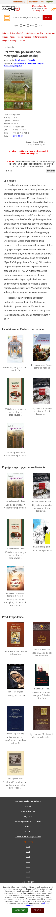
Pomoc (28, 826)
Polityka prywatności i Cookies (28, 821)
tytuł (40, 25)
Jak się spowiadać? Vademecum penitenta (15, 454)
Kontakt (28, 831)
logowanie (50, 2)
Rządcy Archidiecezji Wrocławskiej (42, 654)
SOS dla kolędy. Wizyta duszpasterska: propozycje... (15, 412)
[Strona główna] (10, 12)
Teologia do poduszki (41, 550)
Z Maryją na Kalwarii (15, 695)
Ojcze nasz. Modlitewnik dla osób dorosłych (41, 735)
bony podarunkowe (36, 2)
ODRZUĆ (37, 910)
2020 (28, 877)
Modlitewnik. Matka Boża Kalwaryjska (15, 653)
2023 (28, 862)
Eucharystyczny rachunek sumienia (15, 369)
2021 (28, 872)
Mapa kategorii (28, 882)
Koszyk (28, 806)
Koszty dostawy (28, 811)
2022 (28, 867)
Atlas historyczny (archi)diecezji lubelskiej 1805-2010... (15, 740)
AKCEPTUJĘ (20, 910)
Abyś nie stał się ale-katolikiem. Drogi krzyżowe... (42, 411)
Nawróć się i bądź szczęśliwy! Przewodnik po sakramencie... (15, 602)
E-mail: (9, 171)
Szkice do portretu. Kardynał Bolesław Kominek (41, 695)
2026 (28, 847)
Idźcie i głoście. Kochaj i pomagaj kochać (41, 366)
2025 (28, 852)
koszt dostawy (19, 2)
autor (32, 25)
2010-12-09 (18, 136)
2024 (28, 857)
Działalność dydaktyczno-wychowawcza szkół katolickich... (15, 785)
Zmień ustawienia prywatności (28, 836)
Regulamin (28, 816)
